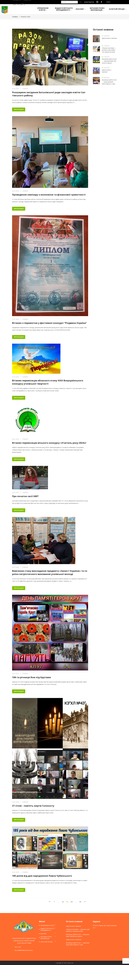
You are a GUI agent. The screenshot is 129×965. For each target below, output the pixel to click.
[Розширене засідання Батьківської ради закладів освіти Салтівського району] (50, 57)
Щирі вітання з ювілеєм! (106, 71)
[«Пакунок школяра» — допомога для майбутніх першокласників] (96, 48)
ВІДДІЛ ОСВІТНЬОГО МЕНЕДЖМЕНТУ (64, 9)
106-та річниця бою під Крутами (31, 677)
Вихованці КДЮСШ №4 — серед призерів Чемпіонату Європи (109, 61)
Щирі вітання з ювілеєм (109, 38)
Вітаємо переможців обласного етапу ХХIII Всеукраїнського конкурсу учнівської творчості (47, 382)
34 (71, 902)
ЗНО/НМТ (80, 9)
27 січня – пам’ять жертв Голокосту (33, 805)
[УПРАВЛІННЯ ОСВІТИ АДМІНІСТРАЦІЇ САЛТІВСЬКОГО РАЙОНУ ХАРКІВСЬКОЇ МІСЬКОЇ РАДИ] (4, 10)
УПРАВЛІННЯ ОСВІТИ (42, 9)
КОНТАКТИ (89, 2)
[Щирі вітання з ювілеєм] (96, 38)
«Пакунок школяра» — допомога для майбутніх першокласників (109, 50)
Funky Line (70, 963)
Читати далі (19, 109)
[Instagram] (97, 2)
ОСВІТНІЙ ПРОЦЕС (117, 9)
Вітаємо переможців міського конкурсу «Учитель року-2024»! (49, 442)
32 (63, 902)
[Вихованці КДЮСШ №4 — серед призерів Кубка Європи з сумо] (96, 80)
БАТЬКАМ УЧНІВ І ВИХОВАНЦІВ (97, 9)
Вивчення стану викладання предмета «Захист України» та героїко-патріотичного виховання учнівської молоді (50, 572)
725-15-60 (18, 947)
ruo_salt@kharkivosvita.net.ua (24, 950)
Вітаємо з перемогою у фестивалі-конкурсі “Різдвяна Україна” (49, 322)
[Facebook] (101, 2)
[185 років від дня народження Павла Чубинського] (50, 847)
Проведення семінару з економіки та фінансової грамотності (49, 194)
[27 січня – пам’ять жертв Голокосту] (50, 748)
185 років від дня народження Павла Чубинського (42, 875)
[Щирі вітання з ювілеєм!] (96, 70)
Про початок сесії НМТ (25, 496)
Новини (25, 88)
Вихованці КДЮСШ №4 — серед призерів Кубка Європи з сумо (109, 82)
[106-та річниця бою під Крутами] (50, 632)
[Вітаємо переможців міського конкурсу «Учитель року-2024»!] (50, 420)
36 (80, 902)
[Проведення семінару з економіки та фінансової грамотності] (50, 152)
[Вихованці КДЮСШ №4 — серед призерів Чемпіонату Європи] (96, 59)
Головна (15, 17)
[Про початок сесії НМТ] (50, 477)
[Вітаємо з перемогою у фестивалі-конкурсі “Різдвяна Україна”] (50, 265)
